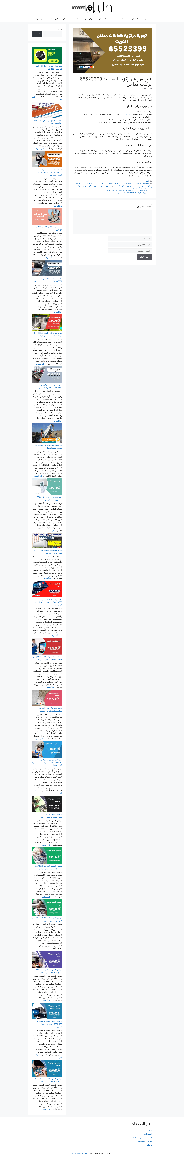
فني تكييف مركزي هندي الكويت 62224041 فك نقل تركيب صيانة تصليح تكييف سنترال (47, 762)
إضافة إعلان (147, 1134)
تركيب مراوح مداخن (92, 183)
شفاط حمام (116, 186)
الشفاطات (126, 114)
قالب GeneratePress (79, 1154)
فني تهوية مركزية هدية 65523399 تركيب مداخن (133, 192)
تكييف (114, 19)
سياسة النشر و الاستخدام (142, 1137)
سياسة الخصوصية (145, 1141)
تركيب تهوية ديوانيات (142, 183)
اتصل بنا (148, 1130)
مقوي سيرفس (54, 19)
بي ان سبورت (88, 19)
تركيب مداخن (103, 183)
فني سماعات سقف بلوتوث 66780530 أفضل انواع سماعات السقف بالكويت (49, 172)
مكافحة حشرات (102, 19)
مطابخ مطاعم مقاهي (139, 188)
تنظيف (77, 19)
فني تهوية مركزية (93, 186)
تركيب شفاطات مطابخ (116, 183)
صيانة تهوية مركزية (106, 186)
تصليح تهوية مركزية (145, 186)
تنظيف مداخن (134, 186)
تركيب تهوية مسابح (130, 183)
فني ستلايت (124, 19)
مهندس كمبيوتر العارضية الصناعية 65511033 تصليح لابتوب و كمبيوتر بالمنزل (49, 1024)
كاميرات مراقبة (40, 19)
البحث (60, 30)
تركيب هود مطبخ (80, 183)
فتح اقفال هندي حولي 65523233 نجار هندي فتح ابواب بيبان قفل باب (127, 190)
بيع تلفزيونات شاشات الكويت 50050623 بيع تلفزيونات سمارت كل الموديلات (48, 602)
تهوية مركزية (125, 186)
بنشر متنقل (67, 19)
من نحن (149, 1145)
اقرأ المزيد (40, 148)
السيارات (146, 19)
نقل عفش (135, 19)
